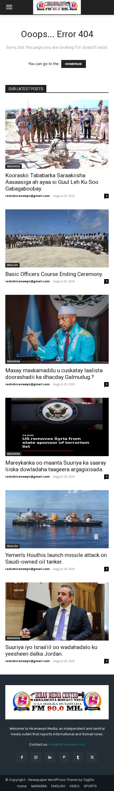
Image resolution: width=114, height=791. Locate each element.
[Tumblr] (78, 757)
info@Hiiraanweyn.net (67, 744)
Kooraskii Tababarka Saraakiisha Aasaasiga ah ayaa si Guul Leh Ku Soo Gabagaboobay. (51, 182)
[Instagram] (36, 757)
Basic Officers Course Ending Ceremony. (54, 274)
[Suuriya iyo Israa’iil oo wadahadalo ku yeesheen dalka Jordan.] (57, 611)
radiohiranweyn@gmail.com (27, 196)
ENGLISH (12, 265)
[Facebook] (21, 757)
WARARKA (13, 166)
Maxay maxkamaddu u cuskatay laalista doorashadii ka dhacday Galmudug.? (54, 373)
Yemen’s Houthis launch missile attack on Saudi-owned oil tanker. (56, 558)
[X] (92, 757)
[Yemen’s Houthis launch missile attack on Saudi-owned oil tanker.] (57, 519)
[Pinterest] (64, 757)
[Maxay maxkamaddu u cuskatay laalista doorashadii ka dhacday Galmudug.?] (57, 329)
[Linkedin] (50, 757)
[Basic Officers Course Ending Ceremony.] (57, 238)
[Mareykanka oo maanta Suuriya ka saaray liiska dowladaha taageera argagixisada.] (57, 427)
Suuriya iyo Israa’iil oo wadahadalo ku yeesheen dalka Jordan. (51, 650)
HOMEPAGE (73, 64)
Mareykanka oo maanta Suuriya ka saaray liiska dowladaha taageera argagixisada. (55, 466)
